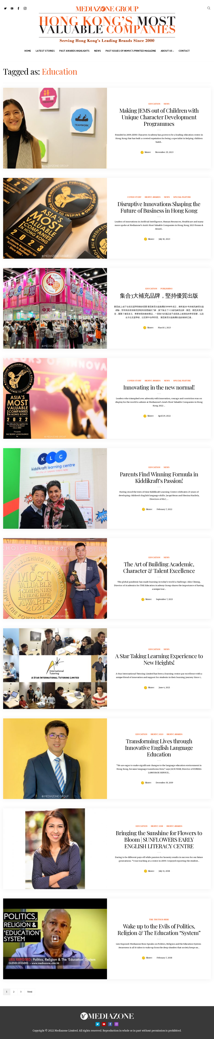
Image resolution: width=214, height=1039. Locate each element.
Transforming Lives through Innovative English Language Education (159, 747)
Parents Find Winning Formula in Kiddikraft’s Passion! (159, 477)
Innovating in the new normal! (158, 387)
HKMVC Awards (153, 197)
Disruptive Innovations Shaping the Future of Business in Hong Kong (158, 207)
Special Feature (182, 197)
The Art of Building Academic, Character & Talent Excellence (159, 567)
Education (154, 104)
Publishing (166, 288)
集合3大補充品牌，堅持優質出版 (159, 295)
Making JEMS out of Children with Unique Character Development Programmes (159, 117)
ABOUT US (166, 51)
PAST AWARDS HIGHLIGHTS (74, 51)
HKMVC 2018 (157, 826)
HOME (27, 51)
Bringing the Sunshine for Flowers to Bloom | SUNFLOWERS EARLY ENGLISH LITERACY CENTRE (159, 839)
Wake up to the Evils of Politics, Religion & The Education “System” (158, 929)
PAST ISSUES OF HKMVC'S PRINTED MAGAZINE (131, 51)
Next (29, 991)
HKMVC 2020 (157, 734)
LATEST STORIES (45, 51)
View (53, 128)
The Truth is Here (159, 919)
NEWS (97, 51)
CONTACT (184, 51)
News (167, 104)
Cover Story (134, 197)
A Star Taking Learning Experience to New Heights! (159, 659)
